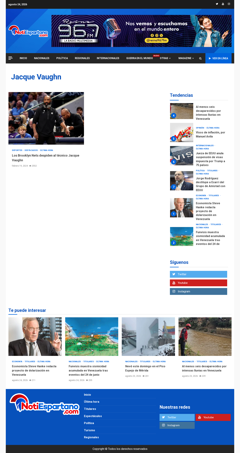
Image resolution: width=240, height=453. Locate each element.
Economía (201, 196)
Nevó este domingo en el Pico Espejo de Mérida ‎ (148, 336)
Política (62, 58)
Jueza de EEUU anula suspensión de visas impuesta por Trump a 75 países (181, 155)
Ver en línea (220, 58)
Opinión (200, 128)
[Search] (200, 58)
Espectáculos (93, 416)
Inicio (87, 394)
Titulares (212, 171)
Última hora (46, 150)
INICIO (23, 58)
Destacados (31, 150)
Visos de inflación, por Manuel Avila (181, 132)
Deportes (17, 150)
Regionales (82, 58)
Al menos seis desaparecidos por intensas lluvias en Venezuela (181, 109)
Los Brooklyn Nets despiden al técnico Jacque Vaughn (46, 118)
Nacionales (41, 58)
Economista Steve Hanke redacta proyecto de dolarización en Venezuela (181, 207)
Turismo (89, 430)
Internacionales (108, 58)
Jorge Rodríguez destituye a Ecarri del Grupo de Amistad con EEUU (181, 180)
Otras (164, 58)
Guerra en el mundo (139, 58)
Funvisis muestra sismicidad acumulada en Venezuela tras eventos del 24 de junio (181, 236)
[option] (199, 110)
